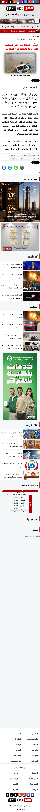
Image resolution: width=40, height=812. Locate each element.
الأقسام (35, 733)
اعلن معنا (35, 789)
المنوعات (34, 760)
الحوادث (34, 37)
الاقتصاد (35, 744)
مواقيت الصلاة (30, 485)
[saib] (20, 202)
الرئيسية (30, 26)
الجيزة (32, 155)
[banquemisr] (20, 237)
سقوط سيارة (23, 155)
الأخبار (22, 26)
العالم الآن (17, 738)
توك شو (35, 749)
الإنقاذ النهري (12, 155)
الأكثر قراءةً (32, 424)
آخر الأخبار (33, 256)
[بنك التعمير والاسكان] (20, 386)
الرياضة (18, 744)
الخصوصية (34, 783)
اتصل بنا (15, 789)
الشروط (15, 783)
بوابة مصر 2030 (20, 767)
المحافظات (17, 755)
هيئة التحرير (14, 778)
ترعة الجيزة (35, 158)
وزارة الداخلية (13, 158)
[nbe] (20, 21)
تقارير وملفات (16, 760)
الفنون (18, 749)
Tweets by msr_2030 (32, 535)
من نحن (15, 772)
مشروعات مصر (11, 26)
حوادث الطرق (24, 158)
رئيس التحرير (33, 778)
